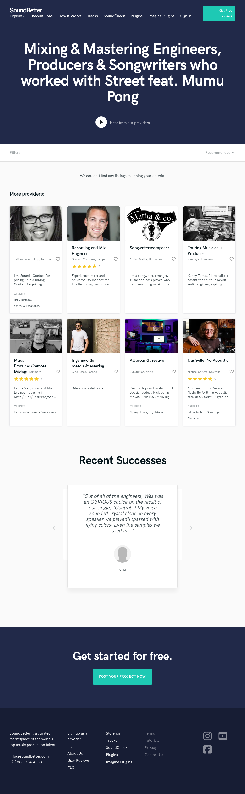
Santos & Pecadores (26, 306)
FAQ (71, 768)
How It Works (69, 16)
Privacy (151, 748)
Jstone (158, 412)
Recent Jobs (42, 16)
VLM (122, 570)
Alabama (193, 418)
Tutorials (152, 740)
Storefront (114, 733)
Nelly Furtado (22, 300)
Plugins (137, 16)
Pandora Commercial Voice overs (35, 412)
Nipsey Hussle (138, 412)
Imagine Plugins (161, 16)
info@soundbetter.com (29, 756)
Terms (150, 733)
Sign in (185, 16)
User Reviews (78, 760)
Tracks (92, 16)
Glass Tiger (213, 412)
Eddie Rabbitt (196, 412)
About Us (75, 753)
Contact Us (154, 755)
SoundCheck (114, 16)
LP (150, 412)
